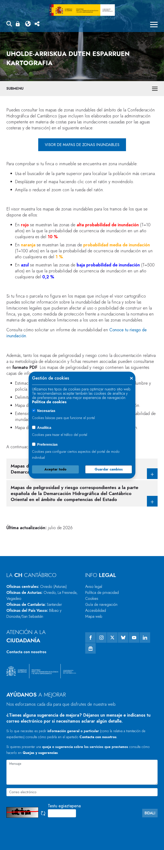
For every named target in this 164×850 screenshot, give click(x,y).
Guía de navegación (101, 604)
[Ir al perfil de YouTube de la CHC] (134, 637)
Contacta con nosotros (26, 652)
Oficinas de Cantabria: (34, 604)
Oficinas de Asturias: (42, 595)
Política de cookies (49, 402)
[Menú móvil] (154, 24)
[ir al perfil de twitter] (112, 637)
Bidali (150, 813)
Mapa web (93, 616)
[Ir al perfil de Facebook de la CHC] (90, 637)
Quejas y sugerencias (40, 752)
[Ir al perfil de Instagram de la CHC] (101, 637)
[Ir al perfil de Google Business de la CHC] (90, 648)
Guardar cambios (109, 469)
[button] (9, 24)
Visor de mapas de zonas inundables (82, 145)
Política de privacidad (102, 592)
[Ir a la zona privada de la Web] (18, 23)
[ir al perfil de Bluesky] (123, 637)
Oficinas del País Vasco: (34, 613)
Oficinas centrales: (36, 586)
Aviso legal (93, 586)
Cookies (91, 598)
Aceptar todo (55, 469)
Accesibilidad (95, 610)
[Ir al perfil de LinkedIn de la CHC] (145, 637)
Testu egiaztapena (64, 806)
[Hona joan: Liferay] (82, 10)
